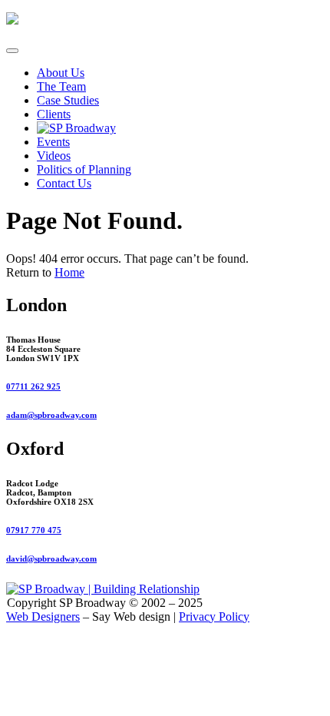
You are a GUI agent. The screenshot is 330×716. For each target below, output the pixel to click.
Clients (54, 114)
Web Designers (43, 616)
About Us (60, 72)
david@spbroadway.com (51, 558)
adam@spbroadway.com (51, 414)
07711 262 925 (33, 386)
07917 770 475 (33, 530)
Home (69, 272)
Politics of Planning (84, 169)
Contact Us (64, 183)
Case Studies (68, 100)
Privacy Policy (214, 616)
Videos (54, 155)
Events (53, 141)
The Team (61, 86)
